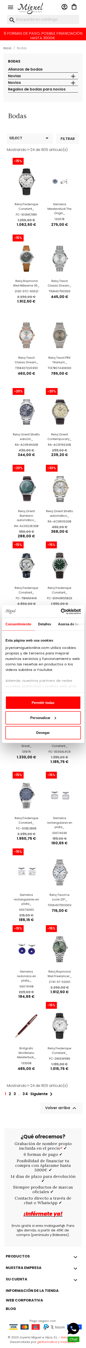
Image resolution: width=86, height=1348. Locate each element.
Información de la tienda (32, 1290)
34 (25, 1094)
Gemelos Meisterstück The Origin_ (59, 208)
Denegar (43, 733)
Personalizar (40, 717)
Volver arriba (61, 1108)
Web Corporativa (24, 1300)
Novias (14, 76)
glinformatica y (49, 1342)
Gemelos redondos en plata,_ (26, 976)
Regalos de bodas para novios (37, 89)
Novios (14, 82)
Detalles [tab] (44, 624)
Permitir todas (43, 703)
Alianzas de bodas (25, 69)
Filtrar (68, 138)
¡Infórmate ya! (43, 1213)
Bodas (14, 61)
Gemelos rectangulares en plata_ (59, 822)
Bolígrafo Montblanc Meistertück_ (26, 1052)
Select (29, 138)
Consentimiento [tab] (18, 624)
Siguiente (42, 1094)
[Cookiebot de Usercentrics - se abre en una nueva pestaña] (61, 611)
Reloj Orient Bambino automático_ (26, 515)
